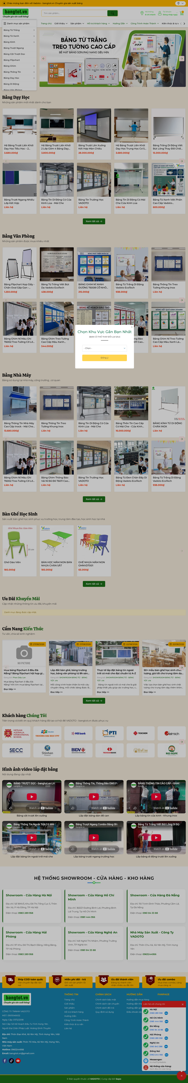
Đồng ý (104, 357)
